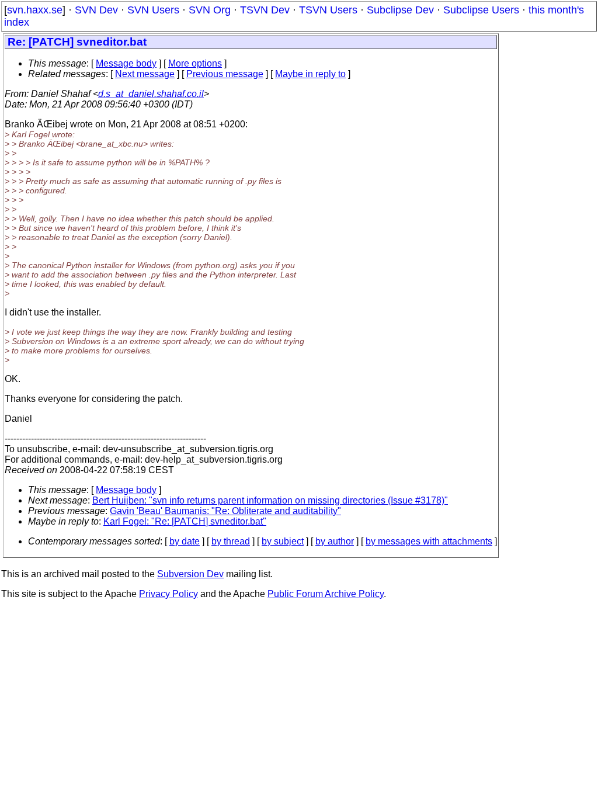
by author (334, 541)
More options (195, 63)
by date (184, 541)
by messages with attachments (429, 541)
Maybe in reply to (310, 74)
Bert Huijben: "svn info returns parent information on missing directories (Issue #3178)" (270, 500)
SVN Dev (96, 10)
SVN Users (153, 10)
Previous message (224, 74)
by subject (283, 541)
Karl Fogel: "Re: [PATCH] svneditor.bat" (184, 521)
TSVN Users (328, 10)
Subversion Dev (190, 574)
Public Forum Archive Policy (325, 594)
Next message (145, 74)
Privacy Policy (168, 594)
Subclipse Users (481, 10)
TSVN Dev (265, 10)
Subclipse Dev (400, 10)
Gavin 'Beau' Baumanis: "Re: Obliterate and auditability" (225, 511)
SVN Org (210, 10)
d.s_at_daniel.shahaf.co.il (151, 94)
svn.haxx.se (34, 10)
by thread (230, 541)
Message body (126, 63)
